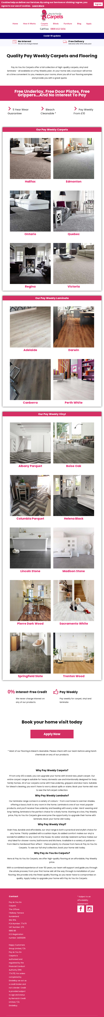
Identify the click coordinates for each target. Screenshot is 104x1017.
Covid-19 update (52, 35)
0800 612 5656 (57, 29)
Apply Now (52, 734)
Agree (98, 4)
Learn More (38, 5)
